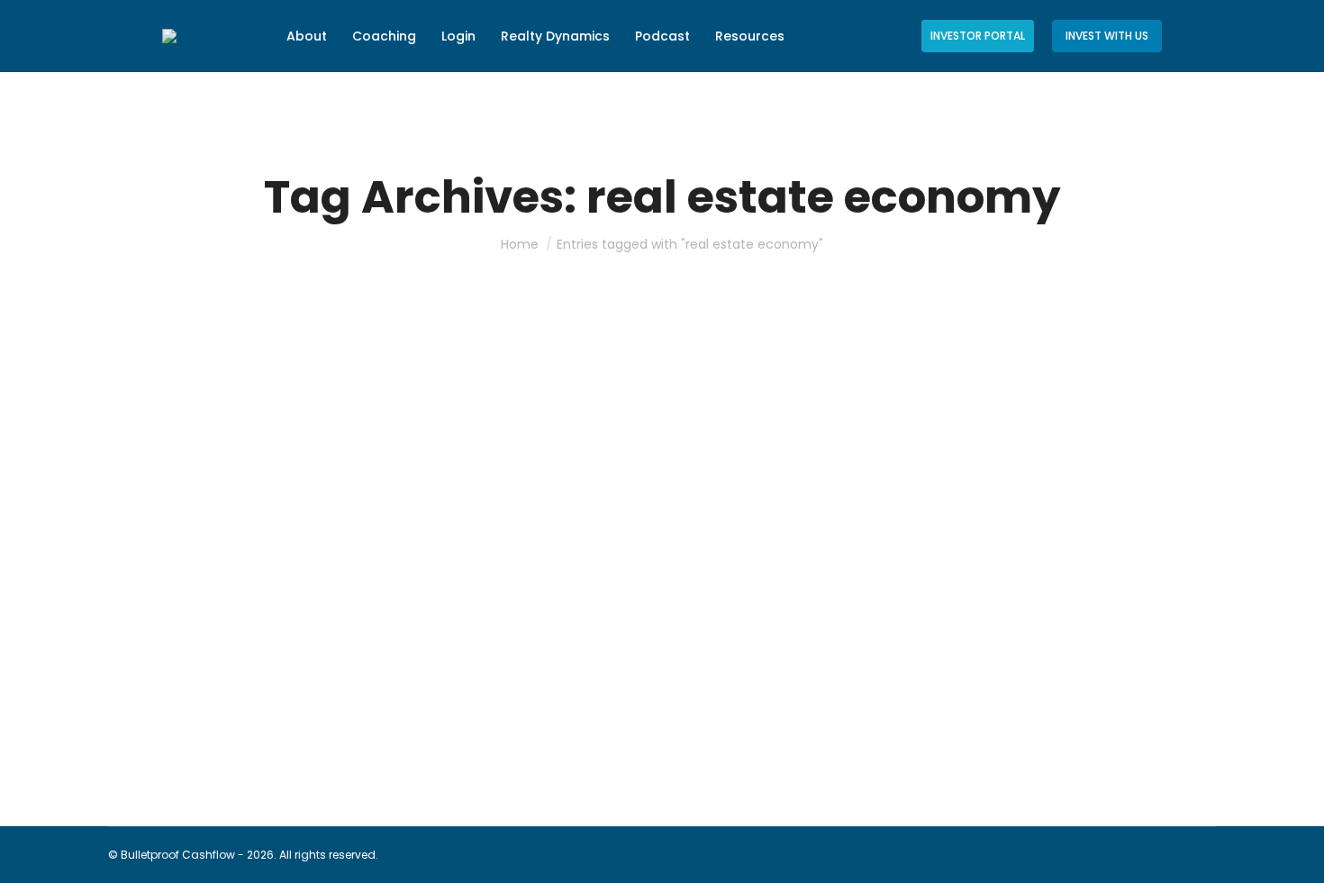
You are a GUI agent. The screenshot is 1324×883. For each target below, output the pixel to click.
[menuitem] (307, 36)
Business (155, 712)
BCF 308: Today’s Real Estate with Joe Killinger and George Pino (414, 680)
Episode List (216, 712)
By (311, 712)
